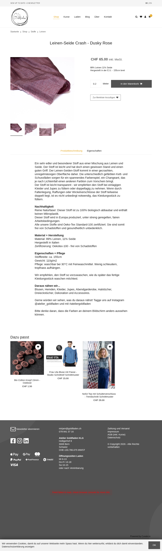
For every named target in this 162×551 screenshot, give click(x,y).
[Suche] (136, 17)
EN (150, 3)
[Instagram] (19, 441)
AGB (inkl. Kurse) (116, 434)
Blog (87, 17)
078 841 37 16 (66, 431)
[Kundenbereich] (145, 17)
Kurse (67, 17)
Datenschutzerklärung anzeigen (18, 546)
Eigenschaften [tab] (94, 151)
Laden (77, 17)
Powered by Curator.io (140, 536)
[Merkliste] (141, 17)
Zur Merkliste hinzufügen (104, 97)
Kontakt (108, 17)
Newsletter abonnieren (27, 429)
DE (146, 3)
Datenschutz (114, 437)
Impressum (113, 431)
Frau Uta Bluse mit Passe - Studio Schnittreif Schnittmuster (63, 373)
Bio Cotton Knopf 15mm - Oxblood (27, 381)
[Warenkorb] (149, 17)
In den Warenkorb (130, 84)
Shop (56, 17)
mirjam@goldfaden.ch (70, 428)
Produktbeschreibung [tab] (71, 151)
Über (96, 17)
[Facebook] (13, 441)
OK (154, 545)
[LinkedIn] (26, 441)
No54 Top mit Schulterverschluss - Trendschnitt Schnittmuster (99, 395)
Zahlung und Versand (118, 428)
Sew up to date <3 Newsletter (25, 3)
